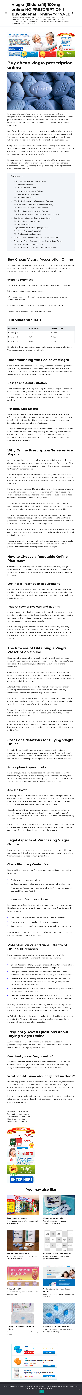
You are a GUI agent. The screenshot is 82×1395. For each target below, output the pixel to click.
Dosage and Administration (29, 194)
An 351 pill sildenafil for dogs (19, 1117)
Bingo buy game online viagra (57, 1253)
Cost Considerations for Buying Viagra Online (33, 218)
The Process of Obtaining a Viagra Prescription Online (36, 214)
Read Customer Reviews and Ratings (33, 211)
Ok (41, 1392)
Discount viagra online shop (56, 1327)
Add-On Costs (23, 224)
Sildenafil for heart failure (18, 1114)
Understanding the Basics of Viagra (28, 191)
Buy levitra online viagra (17, 1111)
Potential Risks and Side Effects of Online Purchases (36, 238)
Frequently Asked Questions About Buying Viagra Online (38, 241)
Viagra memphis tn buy (54, 1218)
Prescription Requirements (29, 221)
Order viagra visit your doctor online (57, 1290)
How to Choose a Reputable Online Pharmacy (33, 205)
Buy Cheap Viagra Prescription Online (30, 181)
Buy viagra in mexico (16, 1119)
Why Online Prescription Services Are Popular (33, 201)
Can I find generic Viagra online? (31, 244)
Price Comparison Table (27, 188)
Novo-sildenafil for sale (17, 1122)
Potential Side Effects (26, 198)
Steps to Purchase (25, 185)
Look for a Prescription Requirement (33, 208)
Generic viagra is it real (18, 1253)
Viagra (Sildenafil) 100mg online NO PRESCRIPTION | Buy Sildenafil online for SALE (41, 9)
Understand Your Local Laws (29, 234)
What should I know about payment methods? (37, 247)
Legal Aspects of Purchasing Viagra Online (32, 228)
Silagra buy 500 (14, 1289)
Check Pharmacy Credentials (29, 231)
